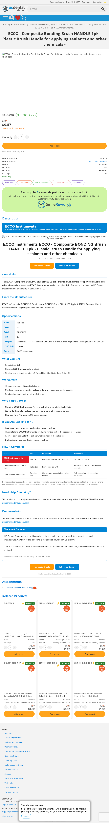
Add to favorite (62, 183)
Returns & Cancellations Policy (17, 751)
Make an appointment (14, 765)
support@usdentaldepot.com (15, 503)
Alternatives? (24, 183)
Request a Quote (42, 266)
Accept (26, 816)
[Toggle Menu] (5, 18)
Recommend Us (11, 769)
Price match (77, 183)
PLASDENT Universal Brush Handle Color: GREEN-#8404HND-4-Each (53, 694)
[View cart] (24, 18)
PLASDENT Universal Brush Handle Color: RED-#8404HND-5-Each (88, 694)
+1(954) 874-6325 (9, 805)
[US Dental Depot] (13, 11)
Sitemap (8, 774)
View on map (7, 816)
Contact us (97, 2)
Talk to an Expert (67, 266)
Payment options (12, 792)
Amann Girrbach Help (14, 778)
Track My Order (11, 760)
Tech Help (9, 783)
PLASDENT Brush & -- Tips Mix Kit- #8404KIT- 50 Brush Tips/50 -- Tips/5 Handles (53, 636)
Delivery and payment (14, 742)
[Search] (103, 9)
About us (8, 733)
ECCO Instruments (98, 161)
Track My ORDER (73, 2)
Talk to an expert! (42, 182)
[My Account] (12, 18)
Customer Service (57, 2)
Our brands (86, 2)
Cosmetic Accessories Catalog (19, 587)
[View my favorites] (18, 18)
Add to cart (54, 146)
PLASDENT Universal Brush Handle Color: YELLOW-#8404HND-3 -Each (18, 694)
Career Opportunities (13, 738)
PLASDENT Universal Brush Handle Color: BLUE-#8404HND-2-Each (88, 635)
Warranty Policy (11, 747)
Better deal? (9, 183)
